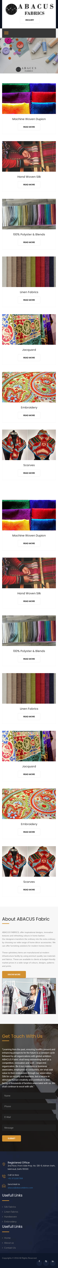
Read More (29, 127)
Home (7, 1237)
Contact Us (10, 1247)
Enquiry (29, 20)
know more (14, 974)
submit (11, 1138)
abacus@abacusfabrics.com (20, 1188)
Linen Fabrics (11, 1211)
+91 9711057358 (15, 1178)
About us (9, 1242)
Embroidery (10, 1221)
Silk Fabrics (10, 1206)
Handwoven (10, 1216)
